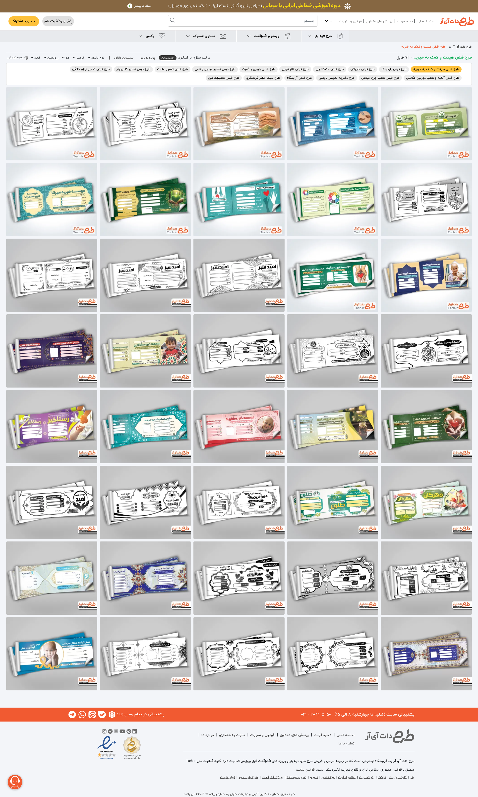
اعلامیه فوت (347, 777)
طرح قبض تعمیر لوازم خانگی (91, 69)
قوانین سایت (305, 769)
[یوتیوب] (122, 732)
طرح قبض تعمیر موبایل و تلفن (215, 69)
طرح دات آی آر (462, 47)
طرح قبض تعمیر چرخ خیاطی (380, 78)
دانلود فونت (405, 21)
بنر (412, 777)
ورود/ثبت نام (55, 21)
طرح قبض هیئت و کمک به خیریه (423, 47)
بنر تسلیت (366, 777)
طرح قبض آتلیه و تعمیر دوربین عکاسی (432, 78)
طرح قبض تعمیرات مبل (223, 78)
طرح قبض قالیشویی (295, 69)
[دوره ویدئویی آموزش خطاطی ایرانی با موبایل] (239, 6)
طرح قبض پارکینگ (394, 69)
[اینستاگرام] (104, 732)
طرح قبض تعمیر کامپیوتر (133, 69)
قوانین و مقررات (350, 21)
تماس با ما (347, 743)
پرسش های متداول (379, 21)
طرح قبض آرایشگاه (299, 78)
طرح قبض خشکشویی (329, 69)
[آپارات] (116, 732)
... (330, 21)
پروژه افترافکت (272, 777)
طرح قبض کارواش (363, 69)
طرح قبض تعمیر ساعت (172, 69)
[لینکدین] (134, 732)
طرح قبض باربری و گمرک (258, 69)
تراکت (382, 777)
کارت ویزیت (398, 777)
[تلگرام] (110, 732)
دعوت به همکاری (232, 735)
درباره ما (207, 735)
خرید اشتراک (22, 21)
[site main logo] (456, 21)
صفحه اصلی (426, 21)
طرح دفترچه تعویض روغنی (337, 78)
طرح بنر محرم (248, 777)
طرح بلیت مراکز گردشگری (263, 78)
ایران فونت (227, 777)
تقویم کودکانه (296, 777)
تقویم (314, 777)
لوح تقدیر (328, 777)
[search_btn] (173, 20)
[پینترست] (128, 732)
